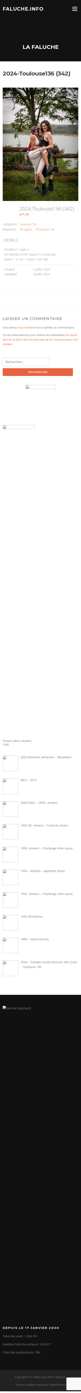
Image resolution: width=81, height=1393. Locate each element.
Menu (74, 9)
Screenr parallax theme (29, 1385)
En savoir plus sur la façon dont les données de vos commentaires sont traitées (40, 339)
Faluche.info (23, 9)
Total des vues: (13, 1336)
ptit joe (24, 214)
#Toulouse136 (45, 229)
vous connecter (27, 327)
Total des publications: (19, 1352)
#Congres (26, 229)
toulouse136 (28, 224)
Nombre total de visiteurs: (21, 1344)
